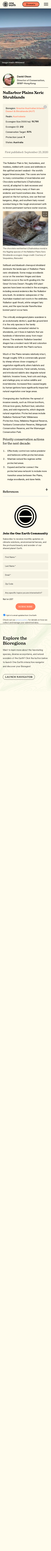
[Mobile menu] (46, 4)
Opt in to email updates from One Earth (21, 615)
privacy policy (22, 620)
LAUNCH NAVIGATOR (19, 676)
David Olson (24, 76)
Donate (30, 4)
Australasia (19, 116)
